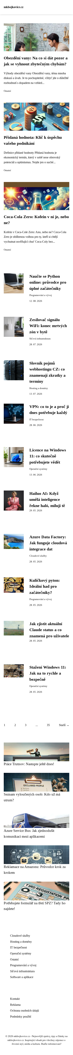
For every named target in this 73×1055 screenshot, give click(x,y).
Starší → (64, 725)
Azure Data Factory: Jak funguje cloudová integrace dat (48, 543)
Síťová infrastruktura (40, 338)
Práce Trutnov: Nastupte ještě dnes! (29, 764)
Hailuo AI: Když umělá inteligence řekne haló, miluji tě (47, 499)
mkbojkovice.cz (13, 7)
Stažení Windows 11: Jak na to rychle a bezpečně (47, 673)
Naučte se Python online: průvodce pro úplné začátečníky (47, 282)
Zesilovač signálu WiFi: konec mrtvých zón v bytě (48, 326)
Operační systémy (38, 469)
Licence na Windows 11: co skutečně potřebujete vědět (47, 456)
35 (48, 725)
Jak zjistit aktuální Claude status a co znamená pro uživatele (49, 630)
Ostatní (7, 91)
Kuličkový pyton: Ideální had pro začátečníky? (44, 586)
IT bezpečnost (36, 419)
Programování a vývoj (40, 295)
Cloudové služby (38, 556)
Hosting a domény (38, 388)
